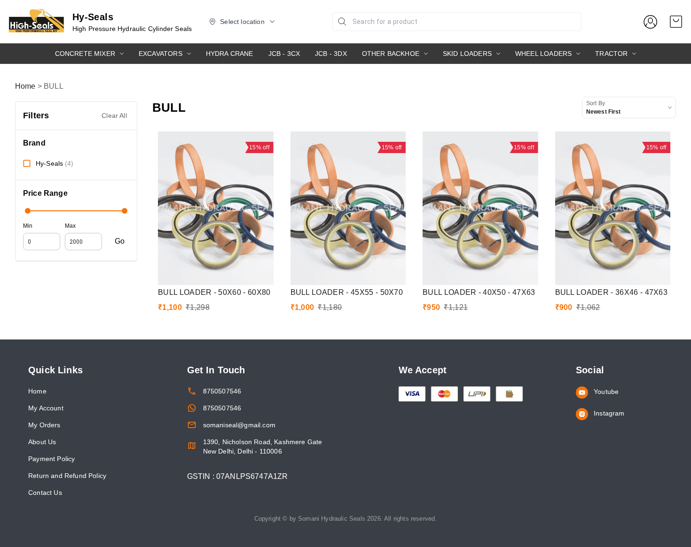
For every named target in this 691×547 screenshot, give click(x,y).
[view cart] (675, 22)
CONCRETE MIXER (85, 53)
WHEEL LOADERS (543, 53)
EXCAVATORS (160, 53)
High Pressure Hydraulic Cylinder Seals (132, 28)
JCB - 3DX (331, 53)
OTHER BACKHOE (390, 53)
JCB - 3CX (284, 53)
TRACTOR (611, 53)
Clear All (114, 115)
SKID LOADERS (467, 53)
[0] (675, 22)
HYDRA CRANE (229, 53)
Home (25, 86)
